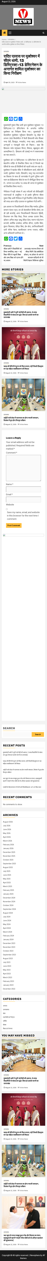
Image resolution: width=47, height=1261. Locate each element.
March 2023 (7, 977)
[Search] (43, 32)
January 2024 (8, 939)
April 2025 (7, 883)
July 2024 (6, 917)
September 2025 (9, 864)
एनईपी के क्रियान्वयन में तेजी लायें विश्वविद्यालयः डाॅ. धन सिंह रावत (22, 787)
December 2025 (9, 852)
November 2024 (9, 902)
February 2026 (8, 845)
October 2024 (8, 905)
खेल (4, 1013)
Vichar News (22, 82)
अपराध (5, 1006)
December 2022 (9, 989)
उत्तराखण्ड (6, 51)
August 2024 (8, 913)
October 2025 (8, 860)
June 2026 (7, 829)
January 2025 (8, 894)
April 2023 (7, 974)
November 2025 (9, 856)
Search (9, 728)
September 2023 (9, 955)
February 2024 (8, 936)
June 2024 (7, 921)
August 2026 (8, 822)
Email (9, 494)
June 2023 (7, 966)
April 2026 (7, 837)
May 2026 (6, 833)
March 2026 (7, 841)
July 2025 (6, 871)
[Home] (4, 33)
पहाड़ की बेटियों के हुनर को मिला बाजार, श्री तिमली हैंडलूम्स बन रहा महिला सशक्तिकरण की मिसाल (23, 367)
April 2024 (7, 928)
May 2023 (6, 970)
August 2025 (8, 867)
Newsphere (35, 1255)
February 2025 (8, 890)
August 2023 (8, 958)
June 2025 (7, 875)
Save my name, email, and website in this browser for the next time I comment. (23, 515)
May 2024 (6, 924)
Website (10, 504)
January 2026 (8, 848)
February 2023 (8, 981)
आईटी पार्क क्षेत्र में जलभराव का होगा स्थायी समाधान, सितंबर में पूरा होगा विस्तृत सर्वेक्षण (21, 419)
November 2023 (9, 947)
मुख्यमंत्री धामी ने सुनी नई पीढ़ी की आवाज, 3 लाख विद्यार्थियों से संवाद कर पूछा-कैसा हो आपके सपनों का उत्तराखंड (21, 315)
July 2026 (6, 826)
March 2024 (7, 932)
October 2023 (8, 951)
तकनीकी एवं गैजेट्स (8, 1017)
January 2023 (8, 985)
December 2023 (9, 943)
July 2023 (6, 962)
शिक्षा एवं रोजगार (7, 1028)
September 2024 (9, 909)
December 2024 (9, 898)
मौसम (4, 1025)
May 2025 (6, 879)
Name (9, 484)
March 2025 (7, 886)
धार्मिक (5, 1021)
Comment (11, 452)
